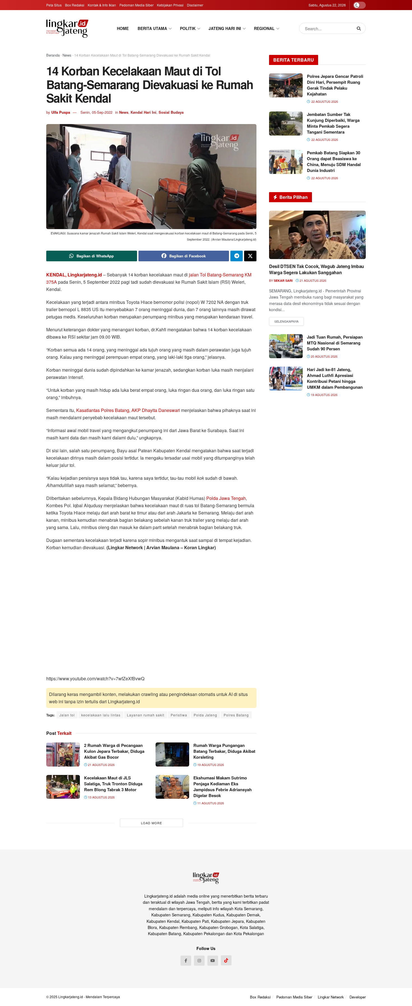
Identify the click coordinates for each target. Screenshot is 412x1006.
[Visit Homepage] (67, 28)
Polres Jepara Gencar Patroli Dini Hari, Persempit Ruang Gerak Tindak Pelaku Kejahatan (335, 85)
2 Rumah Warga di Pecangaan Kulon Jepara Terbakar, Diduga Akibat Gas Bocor (114, 751)
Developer (357, 997)
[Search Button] (360, 28)
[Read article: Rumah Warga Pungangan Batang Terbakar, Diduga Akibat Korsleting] (172, 754)
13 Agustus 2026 (101, 797)
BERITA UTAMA (152, 28)
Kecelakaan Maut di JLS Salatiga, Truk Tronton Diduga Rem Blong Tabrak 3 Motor (113, 784)
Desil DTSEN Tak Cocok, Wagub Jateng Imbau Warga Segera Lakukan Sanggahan (316, 269)
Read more (286, 321)
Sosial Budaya (171, 112)
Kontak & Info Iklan (102, 5)
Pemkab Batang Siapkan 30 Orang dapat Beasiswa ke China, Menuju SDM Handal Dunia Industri (334, 161)
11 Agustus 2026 (210, 803)
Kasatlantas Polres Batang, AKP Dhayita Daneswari (128, 410)
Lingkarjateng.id (70, 996)
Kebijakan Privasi (170, 5)
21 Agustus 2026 (101, 764)
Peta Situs (54, 5)
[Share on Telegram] (236, 256)
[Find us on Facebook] (185, 961)
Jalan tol (67, 714)
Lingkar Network (331, 997)
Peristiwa (179, 714)
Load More (151, 823)
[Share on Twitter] (250, 256)
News (67, 55)
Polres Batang (236, 714)
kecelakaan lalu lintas (101, 714)
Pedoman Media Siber (136, 5)
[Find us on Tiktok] (226, 960)
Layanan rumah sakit (145, 714)
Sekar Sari (283, 280)
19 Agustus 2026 (210, 764)
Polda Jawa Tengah (226, 498)
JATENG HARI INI (225, 28)
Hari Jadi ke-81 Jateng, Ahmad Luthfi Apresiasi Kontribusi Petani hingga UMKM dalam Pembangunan (335, 378)
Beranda (53, 55)
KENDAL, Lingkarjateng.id (74, 274)
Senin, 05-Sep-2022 (96, 112)
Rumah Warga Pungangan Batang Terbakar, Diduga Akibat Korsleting (224, 751)
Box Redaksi (74, 5)
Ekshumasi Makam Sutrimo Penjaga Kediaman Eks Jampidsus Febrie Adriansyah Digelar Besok (222, 786)
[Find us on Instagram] (199, 961)
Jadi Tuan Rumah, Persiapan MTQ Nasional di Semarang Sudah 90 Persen (335, 343)
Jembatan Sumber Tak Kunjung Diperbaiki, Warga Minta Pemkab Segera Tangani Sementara (333, 123)
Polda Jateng (205, 714)
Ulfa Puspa (60, 112)
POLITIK (188, 28)
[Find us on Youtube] (212, 961)
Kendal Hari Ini (143, 112)
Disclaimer (195, 5)
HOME (123, 28)
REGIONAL (264, 28)
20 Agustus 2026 (323, 356)
